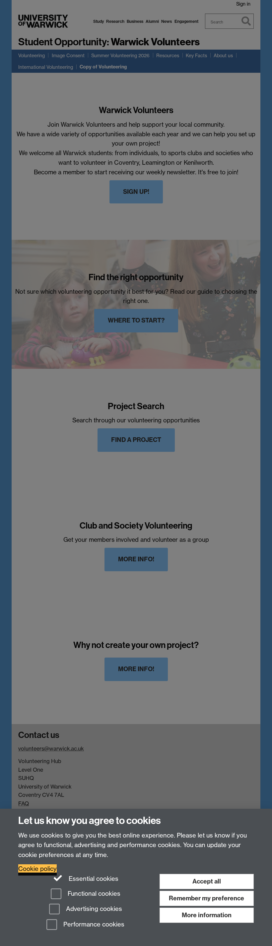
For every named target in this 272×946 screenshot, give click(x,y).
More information (207, 915)
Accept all (206, 881)
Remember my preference (206, 898)
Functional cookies (93, 893)
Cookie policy (37, 869)
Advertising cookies (93, 909)
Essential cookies (92, 878)
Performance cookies (93, 924)
